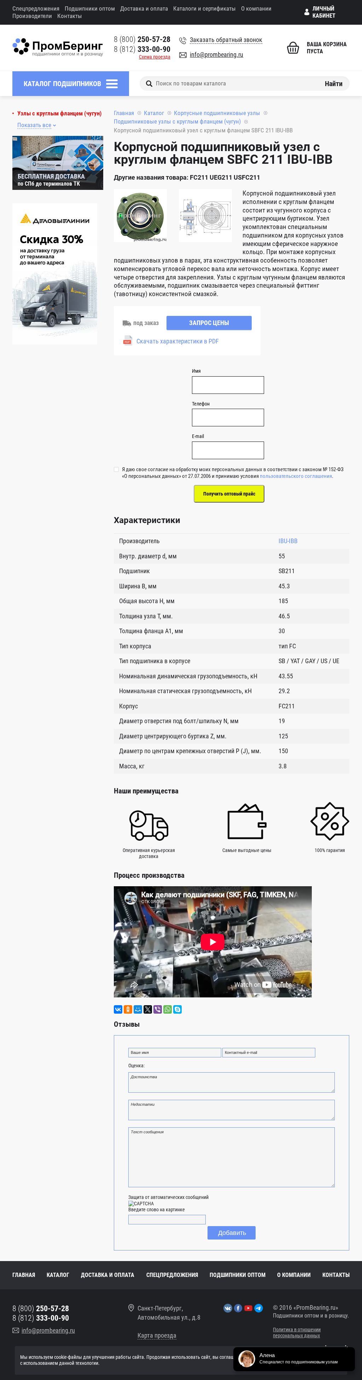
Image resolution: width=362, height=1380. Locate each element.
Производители (32, 15)
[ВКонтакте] (118, 1009)
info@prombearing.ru (216, 54)
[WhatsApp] (167, 1009)
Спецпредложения (35, 8)
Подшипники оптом (90, 8)
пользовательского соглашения (296, 476)
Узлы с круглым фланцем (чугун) (59, 113)
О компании (256, 8)
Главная (124, 112)
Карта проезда (157, 1335)
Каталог (154, 112)
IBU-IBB (288, 541)
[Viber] (157, 1009)
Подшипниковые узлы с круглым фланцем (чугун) (177, 121)
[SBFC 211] (140, 216)
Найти (334, 83)
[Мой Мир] (138, 1009)
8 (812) (142, 49)
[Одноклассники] (128, 1009)
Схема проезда (154, 57)
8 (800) (142, 39)
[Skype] (177, 1009)
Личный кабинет (324, 12)
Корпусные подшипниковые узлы (217, 112)
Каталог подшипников (62, 83)
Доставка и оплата (144, 8)
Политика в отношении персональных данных (297, 1333)
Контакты (69, 15)
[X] (148, 1009)
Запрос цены (209, 322)
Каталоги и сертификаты (204, 8)
